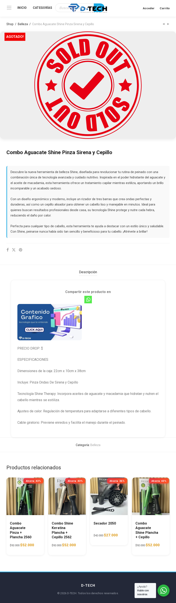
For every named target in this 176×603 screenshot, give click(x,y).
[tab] (88, 272)
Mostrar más (15, 549)
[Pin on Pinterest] (21, 250)
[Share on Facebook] (7, 250)
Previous (7, 85)
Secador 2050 (105, 523)
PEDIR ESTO (21, 540)
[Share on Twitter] (14, 250)
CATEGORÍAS (42, 7)
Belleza (23, 24)
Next (169, 85)
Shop (10, 24)
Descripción (88, 272)
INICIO (22, 7)
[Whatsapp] (88, 299)
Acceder (149, 8)
